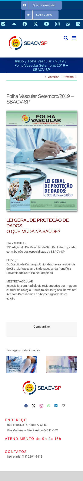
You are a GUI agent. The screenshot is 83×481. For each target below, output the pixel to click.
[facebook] (26, 406)
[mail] (63, 406)
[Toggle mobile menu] (74, 38)
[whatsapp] (48, 406)
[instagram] (41, 406)
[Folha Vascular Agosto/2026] (21, 364)
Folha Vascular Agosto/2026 (15, 364)
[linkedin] (55, 406)
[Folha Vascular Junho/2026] (61, 364)
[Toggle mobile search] (66, 38)
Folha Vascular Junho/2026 (55, 364)
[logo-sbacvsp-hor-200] (41, 380)
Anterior (53, 77)
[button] (9, 365)
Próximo (68, 77)
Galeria (27, 364)
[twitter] (33, 406)
